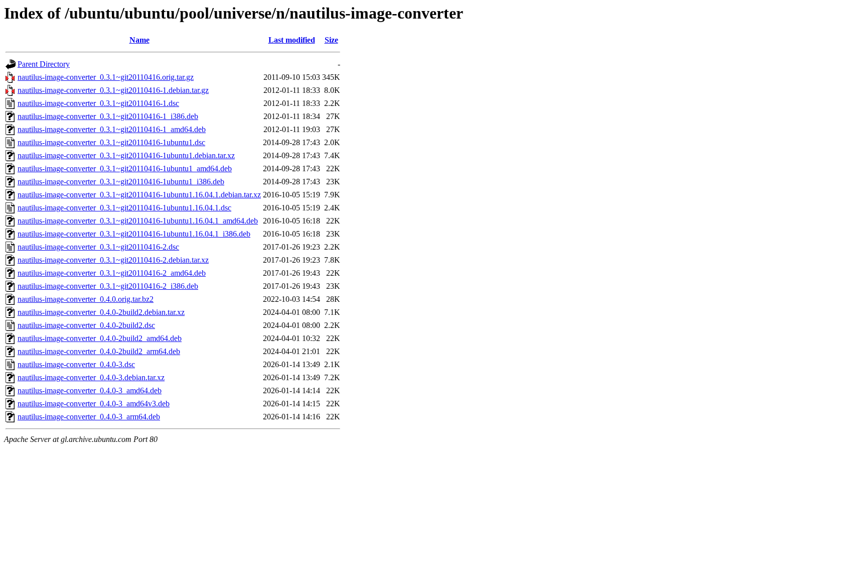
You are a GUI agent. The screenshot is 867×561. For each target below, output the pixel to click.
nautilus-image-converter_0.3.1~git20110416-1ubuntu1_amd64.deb (125, 168)
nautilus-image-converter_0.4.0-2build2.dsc (86, 325)
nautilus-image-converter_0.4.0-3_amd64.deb (90, 390)
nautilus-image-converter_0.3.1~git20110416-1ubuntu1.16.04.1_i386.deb (134, 234)
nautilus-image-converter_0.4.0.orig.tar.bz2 (86, 299)
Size (331, 40)
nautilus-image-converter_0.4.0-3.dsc (76, 364)
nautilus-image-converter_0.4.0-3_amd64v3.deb (94, 403)
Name (139, 40)
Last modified (291, 40)
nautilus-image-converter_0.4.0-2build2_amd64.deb (100, 338)
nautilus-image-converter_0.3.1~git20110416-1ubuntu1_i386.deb (121, 181)
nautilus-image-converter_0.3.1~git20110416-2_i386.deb (108, 286)
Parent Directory (44, 64)
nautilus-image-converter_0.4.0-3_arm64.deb (89, 416)
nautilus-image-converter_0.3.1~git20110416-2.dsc (98, 247)
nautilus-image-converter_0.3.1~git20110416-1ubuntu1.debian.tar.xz (126, 155)
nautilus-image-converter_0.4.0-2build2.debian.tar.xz (101, 312)
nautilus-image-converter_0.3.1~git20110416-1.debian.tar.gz (113, 90)
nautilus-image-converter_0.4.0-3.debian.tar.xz (91, 377)
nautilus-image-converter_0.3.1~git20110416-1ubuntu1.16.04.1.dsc (124, 207)
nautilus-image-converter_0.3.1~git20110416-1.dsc (98, 103)
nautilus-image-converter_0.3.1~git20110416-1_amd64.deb (112, 129)
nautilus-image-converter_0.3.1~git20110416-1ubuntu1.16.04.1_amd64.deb (138, 220)
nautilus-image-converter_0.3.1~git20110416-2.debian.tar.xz (113, 260)
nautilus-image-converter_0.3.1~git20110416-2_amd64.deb (112, 273)
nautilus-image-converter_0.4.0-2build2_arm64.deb (99, 351)
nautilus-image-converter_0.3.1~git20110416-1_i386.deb (108, 116)
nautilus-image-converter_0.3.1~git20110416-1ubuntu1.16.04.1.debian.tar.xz (139, 194)
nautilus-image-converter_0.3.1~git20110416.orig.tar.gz (106, 77)
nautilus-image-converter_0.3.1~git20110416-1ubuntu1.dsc (111, 142)
